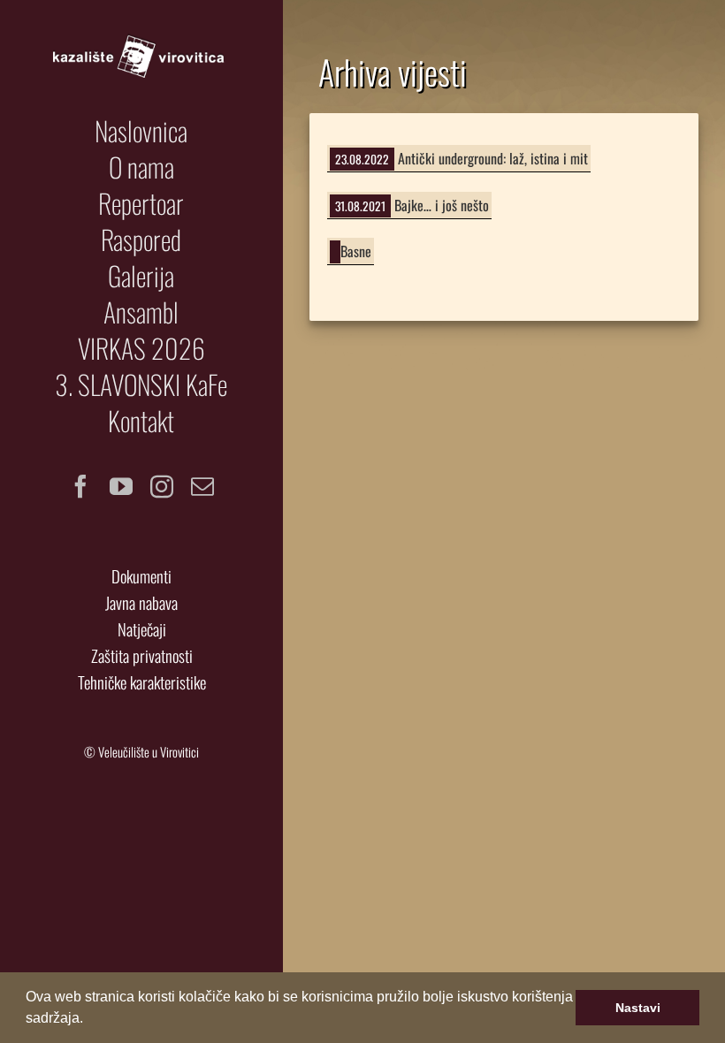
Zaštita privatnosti (142, 655)
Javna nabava (141, 602)
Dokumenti (141, 576)
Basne (355, 251)
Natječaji (142, 629)
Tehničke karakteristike (142, 682)
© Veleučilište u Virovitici (141, 751)
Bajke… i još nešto (441, 205)
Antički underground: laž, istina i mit (493, 158)
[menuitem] (141, 130)
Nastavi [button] (637, 1008)
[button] (89, 1020)
